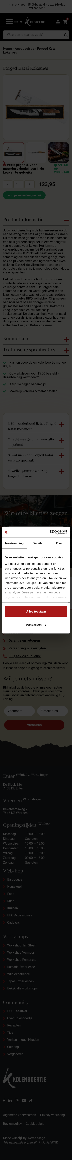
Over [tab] (59, 543)
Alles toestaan (36, 611)
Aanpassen (34, 624)
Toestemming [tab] (14, 543)
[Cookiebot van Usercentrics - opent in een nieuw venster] (50, 532)
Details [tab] (37, 543)
